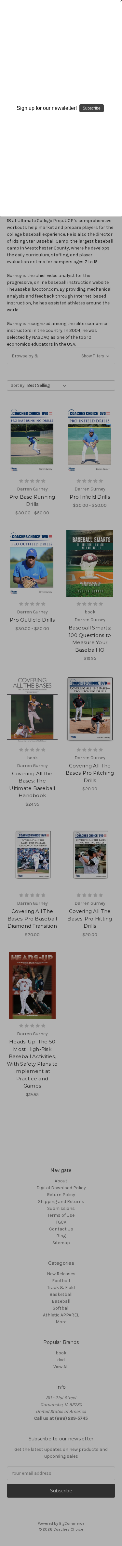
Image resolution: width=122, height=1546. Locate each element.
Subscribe (92, 108)
